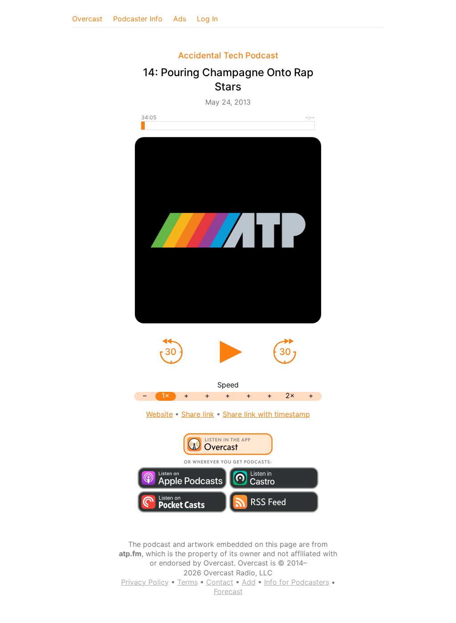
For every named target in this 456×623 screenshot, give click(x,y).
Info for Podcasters (296, 582)
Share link (197, 414)
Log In (207, 18)
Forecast (228, 591)
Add (249, 582)
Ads (179, 18)
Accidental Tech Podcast (228, 55)
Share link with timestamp (266, 414)
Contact (219, 582)
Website (159, 414)
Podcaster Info (138, 18)
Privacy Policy (145, 582)
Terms (187, 582)
